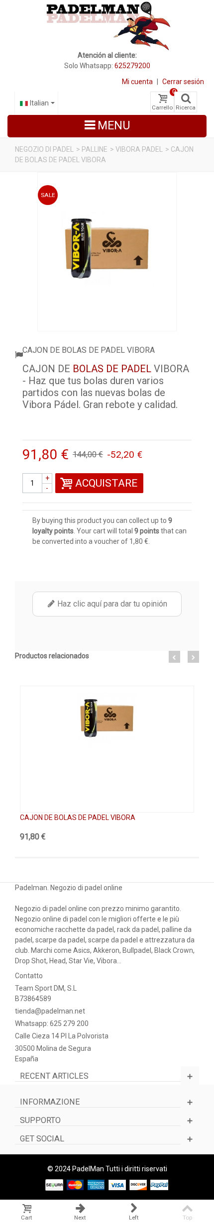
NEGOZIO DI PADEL (44, 149)
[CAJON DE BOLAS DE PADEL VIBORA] (107, 252)
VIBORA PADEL (139, 149)
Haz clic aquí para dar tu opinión (111, 604)
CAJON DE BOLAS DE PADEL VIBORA (77, 817)
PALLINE (94, 149)
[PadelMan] (107, 25)
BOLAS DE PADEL (112, 369)
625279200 (132, 66)
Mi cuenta (137, 82)
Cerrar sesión (183, 82)
